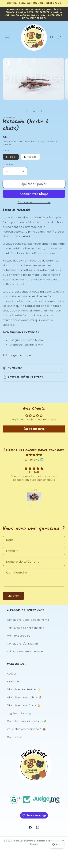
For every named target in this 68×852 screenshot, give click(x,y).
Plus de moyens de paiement (34, 202)
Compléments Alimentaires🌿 (27, 721)
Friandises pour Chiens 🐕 (24, 697)
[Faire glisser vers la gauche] (26, 111)
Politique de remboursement (26, 651)
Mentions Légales (18, 636)
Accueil (12, 673)
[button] (7, 37)
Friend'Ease (19, 840)
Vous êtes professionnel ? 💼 (26, 729)
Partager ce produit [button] (19, 355)
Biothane (13, 681)
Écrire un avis (34, 429)
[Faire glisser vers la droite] (42, 111)
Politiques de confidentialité (25, 628)
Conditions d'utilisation (22, 643)
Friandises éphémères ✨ (24, 689)
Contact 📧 (14, 737)
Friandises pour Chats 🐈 (23, 705)
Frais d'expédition (26, 141)
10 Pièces (30, 157)
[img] (34, 454)
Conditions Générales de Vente (28, 620)
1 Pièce (10, 157)
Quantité (8, 164)
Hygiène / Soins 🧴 (19, 713)
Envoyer (13, 596)
